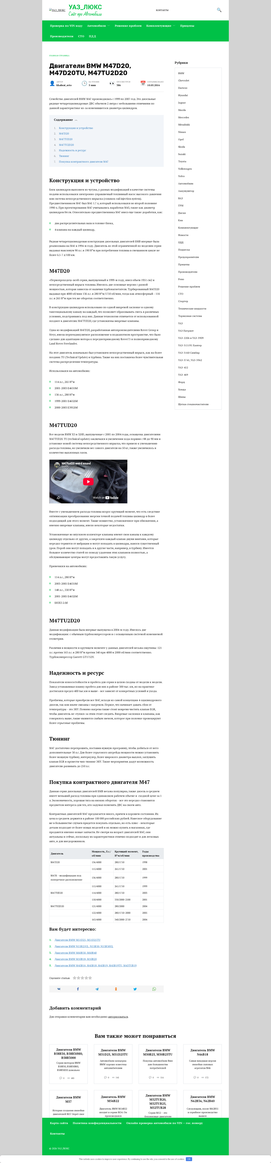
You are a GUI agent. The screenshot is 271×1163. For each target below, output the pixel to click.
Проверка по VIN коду (66, 25)
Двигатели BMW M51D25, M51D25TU (77, 940)
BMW (181, 73)
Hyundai (183, 95)
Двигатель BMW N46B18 (202, 1052)
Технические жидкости (192, 308)
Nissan (182, 132)
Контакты (162, 10)
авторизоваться (118, 1016)
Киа (180, 220)
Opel (181, 139)
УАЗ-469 (183, 374)
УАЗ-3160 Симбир (189, 352)
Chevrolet (183, 80)
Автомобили (96, 25)
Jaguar (182, 102)
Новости (183, 235)
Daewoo (182, 88)
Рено (181, 279)
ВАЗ (180, 198)
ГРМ (180, 205)
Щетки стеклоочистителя (193, 404)
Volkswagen (185, 168)
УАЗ (180, 323)
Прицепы (187, 25)
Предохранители (188, 257)
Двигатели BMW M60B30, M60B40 (76, 953)
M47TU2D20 (66, 145)
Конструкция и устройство (76, 128)
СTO (81, 36)
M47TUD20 (65, 139)
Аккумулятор (186, 191)
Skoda (181, 146)
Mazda (182, 110)
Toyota (182, 161)
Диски (182, 213)
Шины (182, 397)
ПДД (92, 36)
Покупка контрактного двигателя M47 (83, 161)
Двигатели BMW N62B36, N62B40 (202, 1099)
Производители (61, 36)
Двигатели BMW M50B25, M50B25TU (158, 1052)
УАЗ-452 (183, 367)
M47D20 (64, 133)
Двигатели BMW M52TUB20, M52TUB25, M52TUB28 (157, 1102)
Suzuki (182, 154)
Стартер (183, 301)
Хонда (182, 389)
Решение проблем (128, 25)
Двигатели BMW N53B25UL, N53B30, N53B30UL (84, 946)
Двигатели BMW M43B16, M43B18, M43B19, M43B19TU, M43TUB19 (95, 965)
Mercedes (183, 117)
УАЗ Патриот (186, 330)
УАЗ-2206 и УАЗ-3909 (191, 338)
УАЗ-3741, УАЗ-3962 (190, 360)
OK (189, 1159)
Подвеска (184, 249)
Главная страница (59, 55)
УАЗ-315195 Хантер (190, 345)
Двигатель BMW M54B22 (113, 1099)
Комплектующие (158, 25)
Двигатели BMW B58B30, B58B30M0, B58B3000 (68, 1054)
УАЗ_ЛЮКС (85, 7)
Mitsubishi (184, 124)
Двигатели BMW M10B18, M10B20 (76, 959)
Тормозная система (190, 316)
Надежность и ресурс (72, 150)
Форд (181, 382)
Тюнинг (64, 156)
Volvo (181, 176)
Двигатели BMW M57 (68, 1099)
